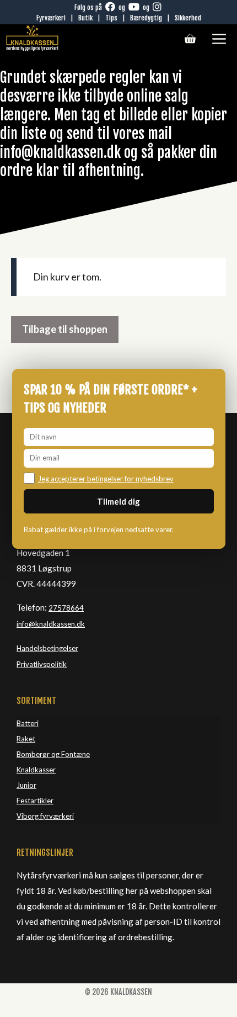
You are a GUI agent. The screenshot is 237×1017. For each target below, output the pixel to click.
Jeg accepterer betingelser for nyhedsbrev (106, 478)
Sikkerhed (188, 18)
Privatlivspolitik (42, 664)
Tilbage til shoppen (64, 329)
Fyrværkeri (51, 18)
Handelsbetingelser (47, 648)
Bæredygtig (146, 18)
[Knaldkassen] (32, 38)
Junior (26, 785)
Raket (26, 738)
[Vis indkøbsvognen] (190, 38)
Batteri (28, 723)
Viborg (28, 816)
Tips (111, 18)
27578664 (66, 607)
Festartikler (35, 800)
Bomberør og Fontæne (53, 754)
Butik (85, 18)
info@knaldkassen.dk (51, 623)
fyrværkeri (57, 816)
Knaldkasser (36, 769)
